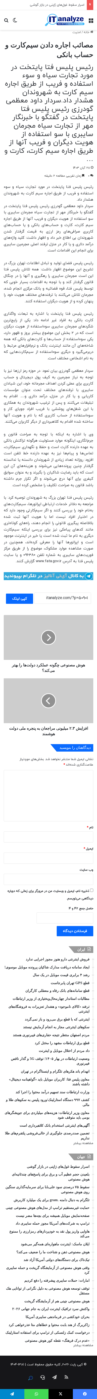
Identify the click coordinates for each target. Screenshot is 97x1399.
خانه (87, 32)
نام (90, 827)
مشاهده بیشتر (83, 1143)
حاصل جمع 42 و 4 (81, 908)
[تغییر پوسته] (14, 21)
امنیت (76, 32)
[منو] (90, 21)
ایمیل (88, 849)
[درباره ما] (31, 1378)
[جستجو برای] (6, 21)
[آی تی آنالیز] (65, 20)
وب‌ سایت (86, 870)
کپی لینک (19, 598)
